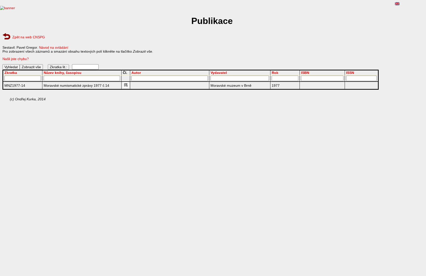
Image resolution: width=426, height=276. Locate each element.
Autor (136, 73)
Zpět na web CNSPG (28, 37)
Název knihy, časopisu (62, 73)
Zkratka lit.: (58, 67)
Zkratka (10, 73)
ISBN (305, 73)
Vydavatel (219, 73)
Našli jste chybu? (15, 59)
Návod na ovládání (53, 47)
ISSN (350, 73)
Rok (275, 73)
